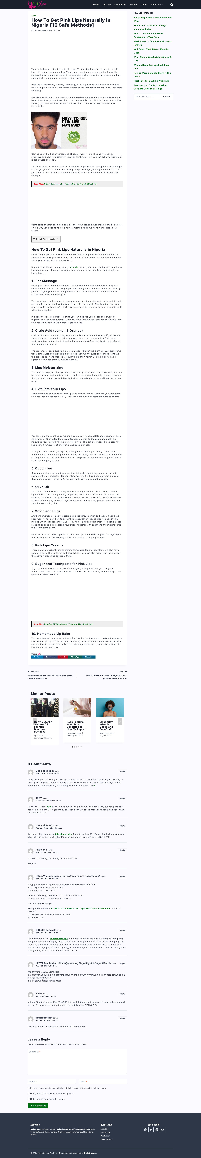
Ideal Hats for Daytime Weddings (151, 81)
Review (133, 4)
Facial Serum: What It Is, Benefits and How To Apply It (77, 726)
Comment (34, 1052)
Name (33, 1082)
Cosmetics (120, 4)
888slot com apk (59, 939)
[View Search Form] (169, 4)
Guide (144, 4)
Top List (106, 4)
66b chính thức (63, 834)
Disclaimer (105, 1136)
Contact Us (105, 1132)
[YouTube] (162, 1129)
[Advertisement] (77, 51)
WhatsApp (75, 657)
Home (95, 4)
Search (167, 96)
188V (48, 807)
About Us (104, 1129)
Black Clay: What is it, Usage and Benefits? (107, 726)
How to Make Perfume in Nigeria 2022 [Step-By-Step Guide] (106, 675)
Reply (122, 771)
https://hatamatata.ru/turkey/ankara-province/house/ (81, 908)
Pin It (62, 657)
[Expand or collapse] (57, 239)
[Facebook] (145, 1129)
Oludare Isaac (40, 30)
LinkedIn (89, 657)
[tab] (72, 747)
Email (83, 1082)
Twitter (37, 657)
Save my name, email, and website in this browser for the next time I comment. (68, 1088)
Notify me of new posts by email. (47, 1099)
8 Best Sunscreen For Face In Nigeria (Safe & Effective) (70, 184)
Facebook (50, 657)
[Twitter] (151, 1129)
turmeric (73, 267)
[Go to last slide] (35, 721)
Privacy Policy (106, 1139)
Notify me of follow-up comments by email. (52, 1093)
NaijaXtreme (90, 1153)
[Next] (120, 721)
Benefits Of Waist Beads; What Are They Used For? (68, 624)
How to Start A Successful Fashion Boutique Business (43, 727)
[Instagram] (156, 1129)
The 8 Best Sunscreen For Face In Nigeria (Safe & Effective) (50, 675)
